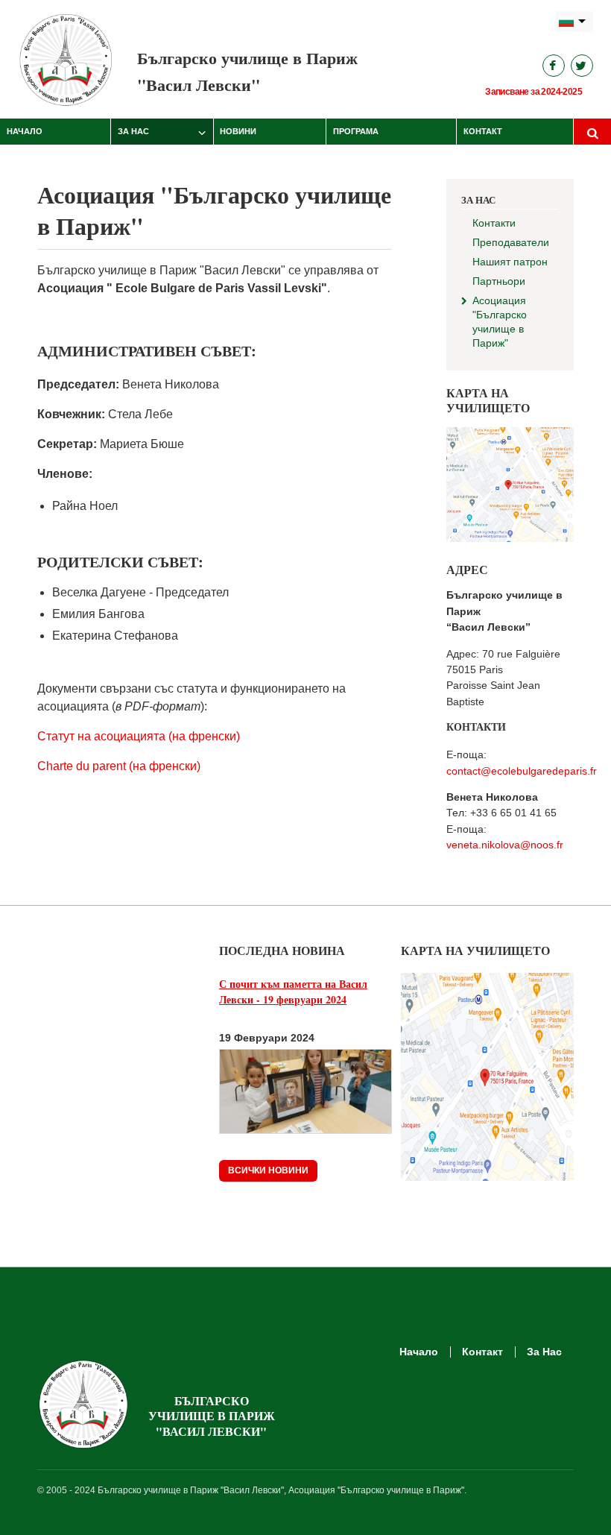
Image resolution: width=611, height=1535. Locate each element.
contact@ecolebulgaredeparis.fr (521, 771)
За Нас (133, 131)
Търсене (592, 132)
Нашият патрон (510, 262)
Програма (356, 131)
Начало (24, 131)
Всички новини (268, 1170)
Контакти (494, 223)
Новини (238, 131)
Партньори (498, 281)
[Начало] (66, 59)
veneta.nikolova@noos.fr (504, 845)
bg (574, 22)
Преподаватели (510, 242)
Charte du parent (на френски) (118, 766)
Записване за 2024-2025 (533, 91)
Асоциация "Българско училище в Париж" (499, 321)
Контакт (482, 131)
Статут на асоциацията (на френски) (138, 736)
